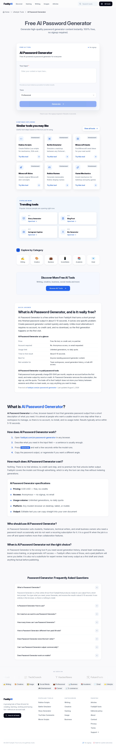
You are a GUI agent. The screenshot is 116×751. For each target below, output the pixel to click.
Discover (19, 4)
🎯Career (58, 688)
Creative (68, 707)
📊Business (72, 684)
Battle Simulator (44, 707)
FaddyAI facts (96, 707)
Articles (55, 4)
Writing (37, 4)
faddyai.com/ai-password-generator (41, 388)
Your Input (24, 66)
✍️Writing (7, 684)
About (93, 715)
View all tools (89, 128)
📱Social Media (43, 684)
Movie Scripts (43, 719)
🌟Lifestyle (108, 684)
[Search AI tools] (80, 4)
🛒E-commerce (72, 688)
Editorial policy (96, 711)
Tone (22, 90)
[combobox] (58, 95)
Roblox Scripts (44, 702)
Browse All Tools (56, 288)
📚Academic (86, 684)
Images (46, 4)
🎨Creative (19, 684)
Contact (94, 719)
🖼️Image (30, 684)
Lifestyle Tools (18, 12)
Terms (93, 728)
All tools (108, 4)
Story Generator (44, 711)
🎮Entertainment (44, 688)
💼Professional (59, 684)
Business (68, 719)
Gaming (29, 4)
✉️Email (97, 684)
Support (94, 732)
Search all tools (13, 715)
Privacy (94, 724)
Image (67, 715)
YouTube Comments (46, 715)
